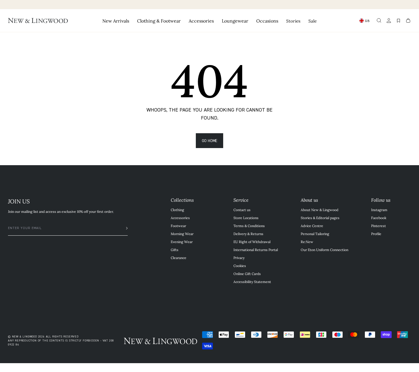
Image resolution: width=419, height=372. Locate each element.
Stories (293, 21)
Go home (209, 140)
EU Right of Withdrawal (251, 241)
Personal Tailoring (315, 233)
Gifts (174, 249)
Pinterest (378, 225)
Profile (376, 233)
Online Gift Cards (247, 273)
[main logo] (38, 20)
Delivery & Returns (248, 233)
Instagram (379, 209)
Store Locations (246, 217)
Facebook (378, 217)
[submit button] (124, 228)
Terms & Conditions (249, 225)
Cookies (239, 265)
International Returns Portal (255, 249)
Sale (312, 21)
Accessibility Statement (252, 281)
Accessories (180, 217)
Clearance (178, 257)
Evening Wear (182, 241)
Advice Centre (312, 225)
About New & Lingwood (319, 209)
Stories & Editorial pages (320, 217)
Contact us (242, 209)
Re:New (307, 241)
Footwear (178, 225)
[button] (379, 20)
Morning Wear (182, 233)
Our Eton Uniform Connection (324, 249)
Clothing (177, 209)
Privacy (239, 257)
